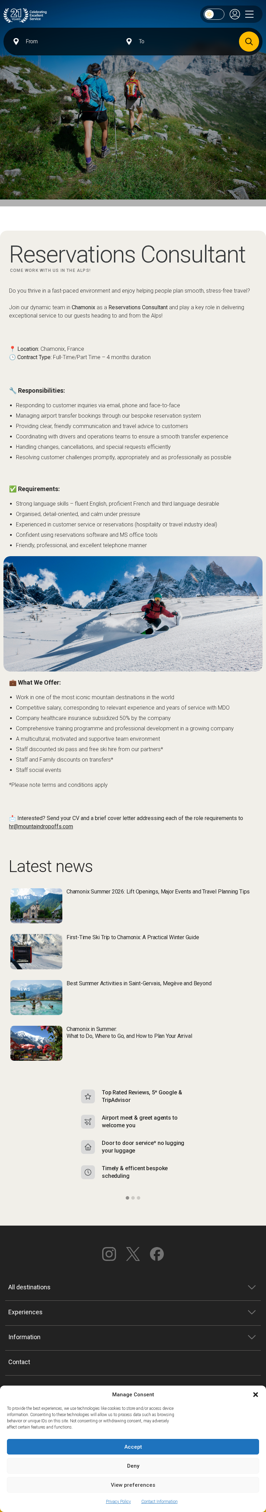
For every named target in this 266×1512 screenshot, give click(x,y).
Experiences (25, 1312)
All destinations (29, 1287)
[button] (255, 1394)
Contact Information (159, 1501)
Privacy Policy (118, 1501)
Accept (133, 1447)
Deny (133, 1466)
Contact (19, 1362)
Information (24, 1337)
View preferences (133, 1485)
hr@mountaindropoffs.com (41, 826)
